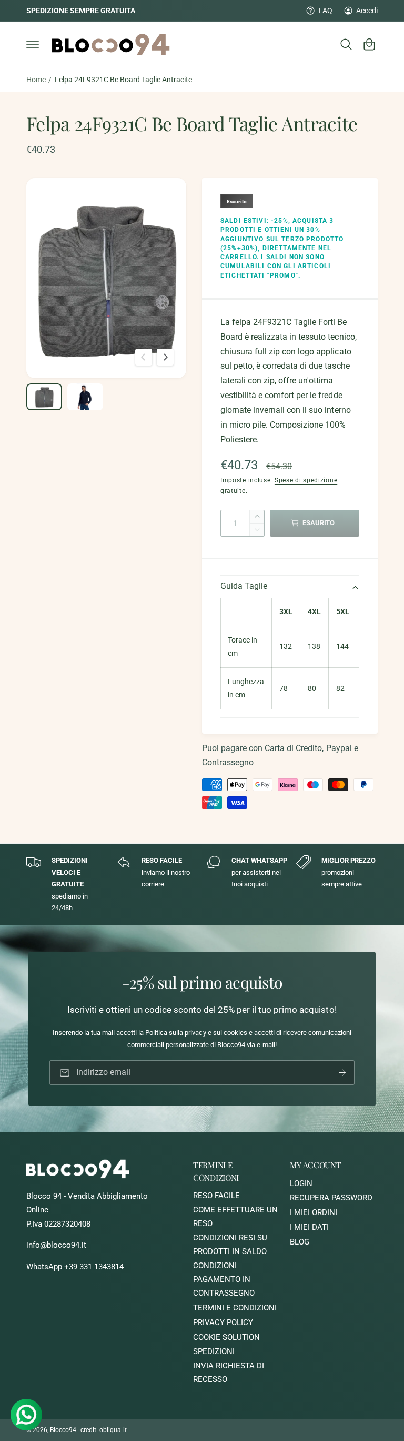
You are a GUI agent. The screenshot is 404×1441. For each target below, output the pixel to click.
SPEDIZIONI (214, 1351)
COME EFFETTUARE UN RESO (235, 1217)
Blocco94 (63, 1430)
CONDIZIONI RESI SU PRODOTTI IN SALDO (230, 1244)
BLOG (299, 1242)
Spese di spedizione (306, 480)
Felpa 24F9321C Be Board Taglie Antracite (124, 79)
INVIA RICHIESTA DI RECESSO (228, 1372)
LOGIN (301, 1183)
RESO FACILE (216, 1195)
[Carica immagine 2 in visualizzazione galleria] (85, 396)
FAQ (325, 10)
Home (36, 79)
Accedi (367, 10)
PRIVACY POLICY (223, 1322)
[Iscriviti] (342, 1072)
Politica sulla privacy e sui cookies (196, 1033)
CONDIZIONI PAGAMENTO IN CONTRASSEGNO (224, 1279)
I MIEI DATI (309, 1227)
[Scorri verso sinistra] (143, 357)
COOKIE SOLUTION (226, 1337)
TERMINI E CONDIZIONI (235, 1308)
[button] (32, 44)
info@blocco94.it (56, 1245)
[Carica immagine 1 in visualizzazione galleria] (44, 396)
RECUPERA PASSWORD (331, 1197)
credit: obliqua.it (103, 1430)
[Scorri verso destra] (165, 357)
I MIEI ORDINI (313, 1212)
